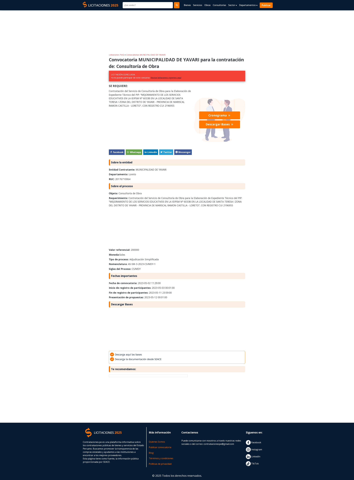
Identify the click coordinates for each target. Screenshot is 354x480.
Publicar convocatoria (160, 447)
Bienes (187, 5)
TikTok (255, 463)
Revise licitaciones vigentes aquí (166, 77)
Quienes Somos (157, 441)
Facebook (256, 442)
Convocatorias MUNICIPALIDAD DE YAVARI (145, 54)
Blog (151, 452)
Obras (207, 5)
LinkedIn (255, 456)
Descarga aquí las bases (128, 354)
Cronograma (217, 115)
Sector (232, 5)
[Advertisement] (177, 30)
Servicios (197, 5)
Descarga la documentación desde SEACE (138, 359)
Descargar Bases (218, 124)
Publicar (266, 5)
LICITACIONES (103, 5)
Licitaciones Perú (116, 54)
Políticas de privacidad (160, 463)
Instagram (256, 449)
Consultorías (219, 5)
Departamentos (247, 5)
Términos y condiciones (161, 458)
